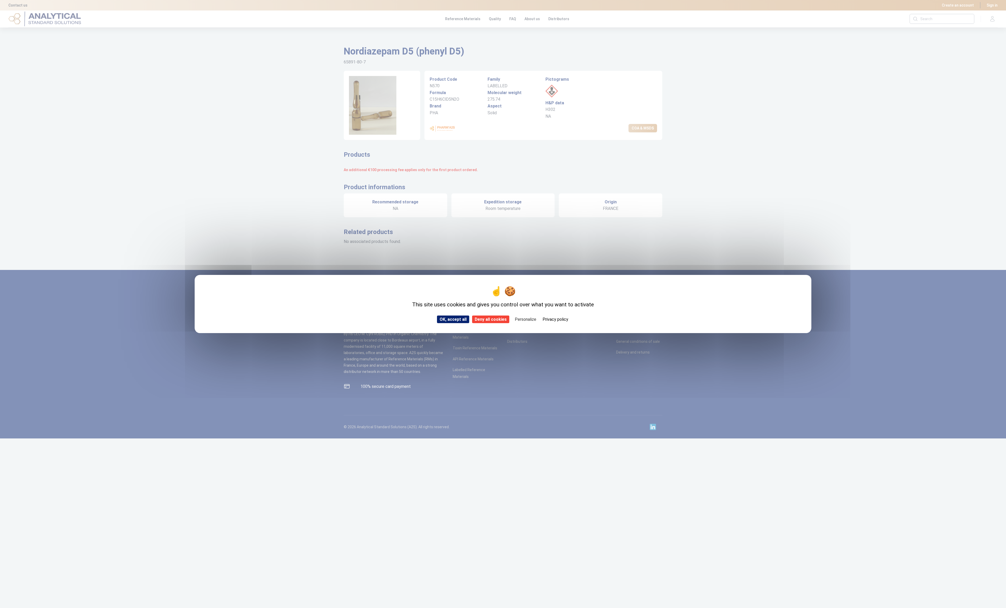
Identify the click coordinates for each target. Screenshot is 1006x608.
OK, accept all (453, 319)
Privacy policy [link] (555, 319)
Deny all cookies (491, 319)
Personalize (525, 319)
